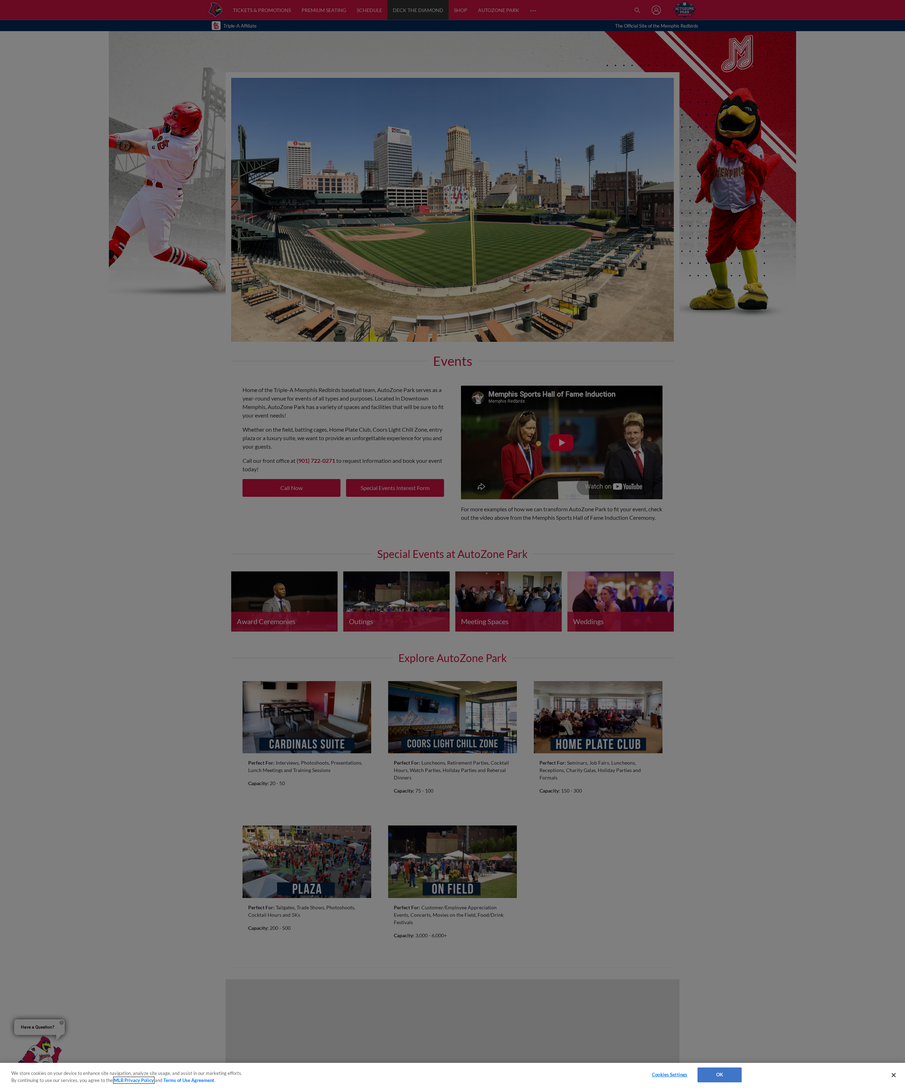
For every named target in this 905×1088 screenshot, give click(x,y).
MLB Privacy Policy (134, 1080)
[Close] (893, 1075)
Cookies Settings (669, 1074)
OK (719, 1074)
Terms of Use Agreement (188, 1080)
